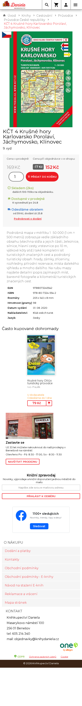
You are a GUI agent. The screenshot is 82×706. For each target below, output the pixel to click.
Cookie (64, 656)
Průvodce (65, 15)
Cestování (44, 15)
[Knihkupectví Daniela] (14, 5)
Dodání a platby (18, 551)
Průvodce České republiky (24, 20)
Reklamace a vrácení (21, 594)
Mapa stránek (16, 602)
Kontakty (12, 559)
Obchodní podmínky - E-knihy (29, 577)
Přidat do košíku (43, 176)
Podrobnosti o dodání (28, 218)
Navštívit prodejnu (22, 461)
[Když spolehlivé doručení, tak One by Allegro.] (69, 650)
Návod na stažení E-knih (24, 585)
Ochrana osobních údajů (42, 656)
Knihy (26, 15)
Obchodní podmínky (21, 568)
